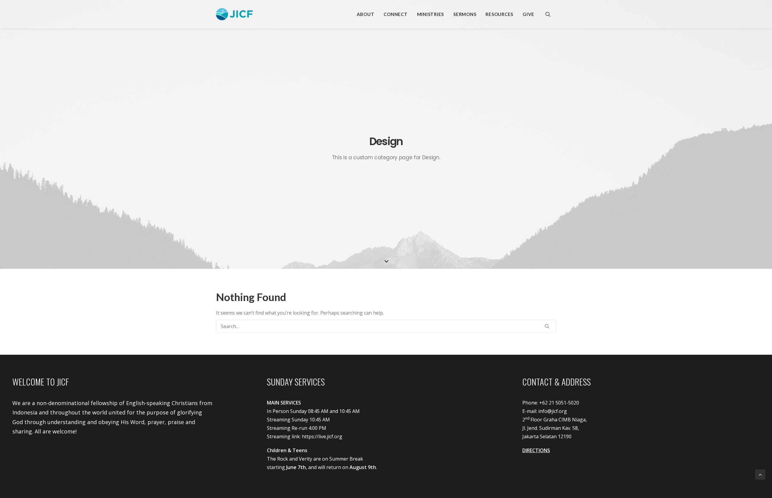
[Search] (386, 326)
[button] (550, 14)
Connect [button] (395, 14)
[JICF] (234, 14)
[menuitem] (366, 14)
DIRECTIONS (536, 450)
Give (528, 14)
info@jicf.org (552, 411)
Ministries (430, 14)
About (366, 14)
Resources (499, 14)
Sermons (464, 14)
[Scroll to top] (760, 474)
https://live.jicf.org (322, 436)
